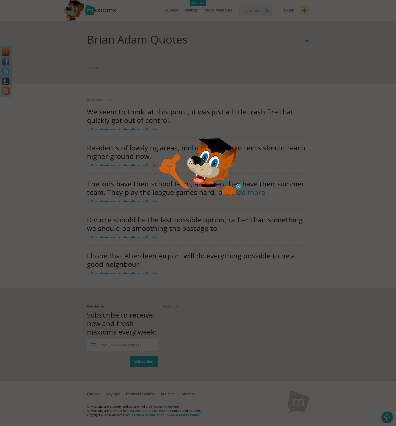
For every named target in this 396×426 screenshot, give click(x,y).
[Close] (239, 186)
